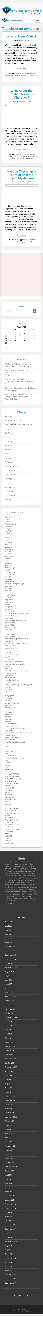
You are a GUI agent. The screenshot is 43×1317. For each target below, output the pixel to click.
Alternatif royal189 (11, 820)
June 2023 (8, 1079)
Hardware (8, 445)
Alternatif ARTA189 (12, 774)
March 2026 (9, 942)
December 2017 (10, 1283)
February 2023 (10, 1096)
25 (11, 341)
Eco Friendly (9, 433)
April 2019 (8, 1254)
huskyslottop (9, 618)
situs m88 (8, 730)
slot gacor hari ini (11, 648)
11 (11, 336)
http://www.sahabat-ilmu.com (15, 758)
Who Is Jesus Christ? (21, 36)
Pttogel (7, 529)
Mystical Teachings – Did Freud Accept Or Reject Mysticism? (21, 175)
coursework (9, 526)
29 (29, 341)
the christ (30, 75)
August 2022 (9, 1121)
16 (34, 336)
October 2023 (10, 1063)
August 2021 (9, 1171)
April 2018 (8, 1266)
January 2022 (10, 1150)
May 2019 (8, 1250)
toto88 (7, 570)
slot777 (7, 657)
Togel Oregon (9, 549)
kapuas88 (8, 517)
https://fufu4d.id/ (11, 724)
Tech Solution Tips (11, 466)
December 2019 (10, 1229)
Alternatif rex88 (10, 799)
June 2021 (8, 1179)
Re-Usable (8, 458)
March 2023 (9, 1092)
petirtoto (8, 558)
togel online (9, 795)
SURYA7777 (9, 696)
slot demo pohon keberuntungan (16, 643)
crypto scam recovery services (15, 728)
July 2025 (8, 976)
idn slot (7, 701)
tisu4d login (9, 586)
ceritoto (7, 746)
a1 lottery (8, 416)
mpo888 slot (9, 634)
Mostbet (8, 749)
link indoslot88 (10, 636)
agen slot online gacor (12, 737)
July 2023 (8, 1075)
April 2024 (8, 1038)
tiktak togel (9, 641)
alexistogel (9, 714)
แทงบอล (8, 522)
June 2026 (8, 930)
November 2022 (10, 1109)
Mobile (7, 454)
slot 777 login (9, 611)
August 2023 (9, 1071)
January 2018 (10, 1279)
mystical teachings (29, 242)
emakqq (8, 717)
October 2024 (10, 1013)
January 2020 (10, 1225)
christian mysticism (30, 240)
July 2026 (8, 926)
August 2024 (9, 1021)
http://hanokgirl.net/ (12, 680)
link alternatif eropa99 (12, 655)
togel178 (8, 554)
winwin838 (9, 556)
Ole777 (7, 535)
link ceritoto (9, 818)
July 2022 (8, 1125)
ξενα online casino (11, 671)
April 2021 (8, 1187)
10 (6, 336)
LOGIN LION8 (9, 756)
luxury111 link (10, 616)
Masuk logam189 (11, 811)
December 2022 (10, 1104)
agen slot (8, 804)
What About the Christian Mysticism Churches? (22, 94)
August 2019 (9, 1246)
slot (6, 545)
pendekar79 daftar (11, 783)
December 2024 (10, 1005)
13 (20, 336)
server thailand (10, 581)
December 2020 (10, 1204)
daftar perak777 (10, 623)
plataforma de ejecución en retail (16, 639)
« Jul (6, 348)
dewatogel (8, 609)
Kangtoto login (10, 568)
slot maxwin (9, 710)
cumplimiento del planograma (15, 620)
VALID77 (8, 705)
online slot (8, 597)
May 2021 (8, 1183)
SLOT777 (8, 682)
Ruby (12, 1312)
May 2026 (8, 934)
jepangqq (8, 719)
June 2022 (8, 1129)
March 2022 (9, 1142)
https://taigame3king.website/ (15, 742)
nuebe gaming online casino (14, 664)
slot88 (7, 806)
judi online (8, 632)
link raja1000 (9, 625)
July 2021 (8, 1175)
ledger (7, 772)
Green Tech (9, 441)
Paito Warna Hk (10, 524)
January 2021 (10, 1200)
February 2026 (10, 947)
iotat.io (7, 841)
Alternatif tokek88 (11, 808)
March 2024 (9, 1042)
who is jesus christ (23, 78)
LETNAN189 (9, 827)
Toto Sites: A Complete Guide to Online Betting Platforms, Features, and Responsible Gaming (18, 397)
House (7, 540)
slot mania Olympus (25, 671)
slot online (8, 515)
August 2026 (9, 922)
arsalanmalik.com (11, 781)
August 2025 (9, 972)
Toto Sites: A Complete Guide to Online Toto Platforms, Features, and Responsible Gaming (20, 373)
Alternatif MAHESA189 (13, 779)
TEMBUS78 (9, 769)
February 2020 (10, 1221)
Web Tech (8, 499)
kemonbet (8, 565)
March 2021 (9, 1192)
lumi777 (8, 604)
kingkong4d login (11, 726)
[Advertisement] (21, 274)
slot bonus (8, 563)
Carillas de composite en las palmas (17, 613)
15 (29, 336)
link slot (7, 802)
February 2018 (10, 1275)
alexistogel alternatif (12, 703)
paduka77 (8, 836)
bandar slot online (11, 673)
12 (15, 336)
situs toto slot (9, 797)
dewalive (8, 652)
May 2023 (8, 1084)
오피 (6, 744)
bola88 (7, 650)
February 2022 (10, 1146)
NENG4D (8, 577)
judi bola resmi (10, 740)
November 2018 (10, 1258)
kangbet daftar (10, 590)
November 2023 (10, 1059)
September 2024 (11, 1017)
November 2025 (10, 959)
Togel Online (9, 600)
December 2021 (10, 1154)
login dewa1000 (10, 627)
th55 (6, 694)
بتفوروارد (8, 561)
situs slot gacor (10, 646)
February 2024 (10, 1046)
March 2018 (9, 1270)
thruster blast (9, 659)
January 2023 (10, 1100)
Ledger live (9, 675)
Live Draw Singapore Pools (14, 512)
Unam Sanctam (10, 822)
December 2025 (10, 955)
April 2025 (8, 988)
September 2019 (11, 1241)
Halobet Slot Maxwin (12, 813)
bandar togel (9, 843)
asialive (7, 666)
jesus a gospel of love (19, 75)
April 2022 (8, 1138)
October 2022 (10, 1113)
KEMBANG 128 (10, 707)
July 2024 (8, 1026)
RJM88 (7, 815)
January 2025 (10, 1001)
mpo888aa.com (10, 595)
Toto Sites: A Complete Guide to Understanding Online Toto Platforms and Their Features (19, 381)
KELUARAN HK (10, 531)
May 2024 (8, 1034)
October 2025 (10, 963)
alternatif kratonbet (12, 829)
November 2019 (10, 1233)
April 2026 (8, 938)
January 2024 (10, 1050)
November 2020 (10, 1208)
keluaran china (10, 792)
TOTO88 (8, 551)
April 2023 (8, 1088)
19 (15, 338)
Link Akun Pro (10, 533)
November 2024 (10, 1009)
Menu (38, 20)
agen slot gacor (10, 735)
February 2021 (10, 1196)
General (15, 240)
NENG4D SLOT (10, 572)
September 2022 (11, 1117)
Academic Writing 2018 (13, 420)
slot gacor (8, 538)
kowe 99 (8, 721)
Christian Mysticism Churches (22, 156)
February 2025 (10, 996)
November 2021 (10, 1158)
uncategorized (10, 470)
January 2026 (10, 951)
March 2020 (9, 1216)
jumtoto (8, 687)
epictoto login (9, 602)
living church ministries (15, 242)
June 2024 (8, 1030)
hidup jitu (8, 691)
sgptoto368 (9, 751)
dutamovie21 (9, 698)
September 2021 (11, 1167)
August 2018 (9, 1262)
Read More (21, 69)
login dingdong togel (17, 584)
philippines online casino (13, 662)
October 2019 (10, 1237)
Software (8, 462)
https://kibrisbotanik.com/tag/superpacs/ (19, 733)
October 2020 (10, 1212)
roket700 (8, 838)
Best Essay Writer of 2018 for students (18, 425)
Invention (8, 450)
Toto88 (7, 584)
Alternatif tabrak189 (12, 824)
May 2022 (8, 1133)
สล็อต (7, 834)
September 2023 (11, 1067)
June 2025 (8, 980)
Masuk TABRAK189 (12, 776)
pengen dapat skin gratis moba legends (18, 685)
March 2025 (9, 992)
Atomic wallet (10, 678)
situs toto (8, 785)
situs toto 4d (9, 788)
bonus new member (12, 593)
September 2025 (11, 967)
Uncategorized (19, 73)
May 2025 (8, 984)
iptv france (9, 668)
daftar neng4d (10, 574)
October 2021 (10, 1163)
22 (29, 338)
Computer (8, 429)
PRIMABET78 (9, 763)
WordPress (29, 1312)
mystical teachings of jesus (25, 158)
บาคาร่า (8, 519)
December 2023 (10, 1055)
